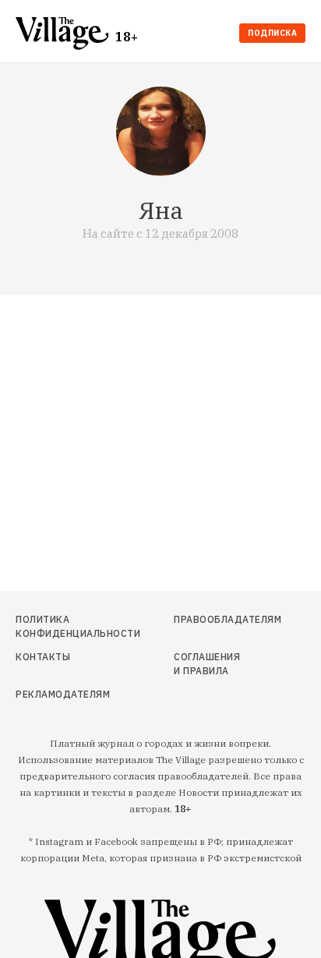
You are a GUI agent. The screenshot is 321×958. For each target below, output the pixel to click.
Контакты (43, 657)
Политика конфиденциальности (59, 626)
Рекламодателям (59, 694)
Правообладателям (211, 619)
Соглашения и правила (207, 664)
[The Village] (65, 34)
